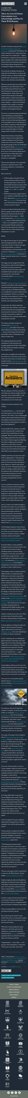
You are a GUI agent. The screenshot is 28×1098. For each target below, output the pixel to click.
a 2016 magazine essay (18, 361)
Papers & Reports (7, 1006)
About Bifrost (14, 994)
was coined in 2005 (20, 252)
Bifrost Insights (14, 989)
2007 (12, 189)
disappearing (19, 598)
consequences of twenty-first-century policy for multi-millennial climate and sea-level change (12, 658)
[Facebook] (12, 1092)
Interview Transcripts (20, 1006)
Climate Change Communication (11, 975)
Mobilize (7, 1086)
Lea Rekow (9, 966)
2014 (17, 189)
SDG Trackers (7, 1079)
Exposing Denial (20, 1054)
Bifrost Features (14, 992)
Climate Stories (7, 1029)
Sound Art (7, 1046)
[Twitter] (8, 1092)
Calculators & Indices (7, 1063)
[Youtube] (19, 1092)
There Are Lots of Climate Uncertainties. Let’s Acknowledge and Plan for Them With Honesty (13, 958)
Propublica (11, 962)
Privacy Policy (14, 1096)
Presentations (7, 1038)
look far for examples (16, 522)
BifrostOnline (17, 966)
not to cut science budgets (11, 893)
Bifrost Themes (14, 984)
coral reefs (13, 598)
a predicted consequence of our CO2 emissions (13, 600)
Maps (20, 1013)
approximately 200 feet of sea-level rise (12, 596)
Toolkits (20, 1078)
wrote (14, 411)
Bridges (14, 997)
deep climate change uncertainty (12, 621)
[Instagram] (16, 1092)
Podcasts (20, 1029)
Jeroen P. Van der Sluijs (9, 254)
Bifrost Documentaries (14, 987)
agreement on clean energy (18, 681)
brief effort (17, 889)
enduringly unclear (20, 147)
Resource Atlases (20, 1071)
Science (7, 1021)
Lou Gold (14, 933)
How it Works (7, 1055)
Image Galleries (20, 1047)
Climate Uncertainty (8, 977)
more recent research (21, 198)
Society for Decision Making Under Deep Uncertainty (13, 49)
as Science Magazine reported (14, 875)
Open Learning (7, 1071)
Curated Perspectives (9, 9)
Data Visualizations (20, 1022)
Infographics (7, 1013)
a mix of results (11, 200)
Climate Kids (20, 1062)
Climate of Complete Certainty (16, 283)
